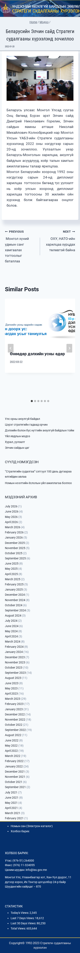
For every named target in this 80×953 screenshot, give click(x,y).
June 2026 (11, 511)
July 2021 (11, 792)
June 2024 (11, 626)
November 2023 (15, 662)
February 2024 (14, 646)
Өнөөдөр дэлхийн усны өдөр (37, 353)
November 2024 (15, 600)
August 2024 (13, 615)
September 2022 (15, 730)
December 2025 (15, 543)
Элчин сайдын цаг (17, 447)
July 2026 (11, 506)
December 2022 (15, 714)
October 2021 (13, 782)
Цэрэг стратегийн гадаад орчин (26, 424)
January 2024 (14, 651)
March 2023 (12, 698)
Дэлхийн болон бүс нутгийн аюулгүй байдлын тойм (39, 430)
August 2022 (13, 735)
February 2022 (14, 761)
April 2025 (11, 574)
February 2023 (14, 704)
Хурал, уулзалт (15, 442)
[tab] (32, 401)
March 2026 (12, 527)
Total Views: (18, 928)
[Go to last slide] (11, 348)
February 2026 (14, 532)
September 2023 (15, 672)
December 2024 (15, 594)
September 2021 (15, 787)
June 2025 (11, 563)
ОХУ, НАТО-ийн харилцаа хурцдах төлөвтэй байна (60, 241)
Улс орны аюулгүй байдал (22, 418)
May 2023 (11, 688)
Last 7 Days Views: (23, 918)
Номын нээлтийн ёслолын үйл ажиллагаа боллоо (38, 483)
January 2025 (14, 589)
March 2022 (12, 756)
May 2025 (11, 568)
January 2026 (14, 537)
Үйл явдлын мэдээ (17, 436)
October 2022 (13, 724)
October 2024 (13, 605)
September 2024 (15, 610)
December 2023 (15, 657)
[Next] (69, 348)
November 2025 (15, 548)
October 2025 (13, 553)
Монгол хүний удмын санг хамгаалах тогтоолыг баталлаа (17, 246)
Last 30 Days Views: (24, 923)
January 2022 (14, 766)
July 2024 (11, 620)
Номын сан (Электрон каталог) (32, 826)
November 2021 (15, 776)
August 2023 (13, 678)
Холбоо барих (20, 831)
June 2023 (11, 683)
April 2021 (11, 808)
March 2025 (12, 579)
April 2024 (11, 636)
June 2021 (11, 797)
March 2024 (12, 641)
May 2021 (11, 802)
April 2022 (11, 750)
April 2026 (11, 522)
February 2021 (14, 818)
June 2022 (11, 740)
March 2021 (12, 813)
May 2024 (11, 631)
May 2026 (11, 517)
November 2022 (15, 719)
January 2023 (14, 709)
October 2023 (13, 667)
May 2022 (11, 745)
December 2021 (15, 771)
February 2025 (14, 584)
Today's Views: (20, 912)
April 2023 (11, 693)
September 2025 (15, 558)
